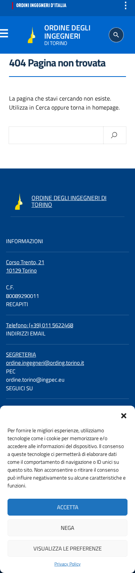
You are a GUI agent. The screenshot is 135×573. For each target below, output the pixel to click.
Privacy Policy (67, 564)
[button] (124, 415)
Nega (67, 527)
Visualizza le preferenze (67, 548)
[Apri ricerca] (116, 34)
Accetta (67, 507)
